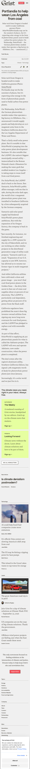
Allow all (15, 760)
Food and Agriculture (7, 695)
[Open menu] (27, 3)
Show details (21, 755)
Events (3, 730)
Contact (4, 710)
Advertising (5, 735)
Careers (4, 712)
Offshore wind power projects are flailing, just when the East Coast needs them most (14, 638)
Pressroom (5, 717)
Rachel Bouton (6, 616)
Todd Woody (5, 54)
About (3, 705)
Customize (14, 765)
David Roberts (5, 487)
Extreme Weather (6, 692)
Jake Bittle (4, 547)
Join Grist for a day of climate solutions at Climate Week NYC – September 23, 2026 (15, 611)
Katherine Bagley (9, 603)
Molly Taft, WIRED (6, 534)
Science (13, 487)
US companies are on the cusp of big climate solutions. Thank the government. (15, 624)
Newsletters (5, 728)
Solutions (4, 688)
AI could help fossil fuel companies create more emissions (11, 527)
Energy (3, 683)
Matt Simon (5, 558)
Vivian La (4, 568)
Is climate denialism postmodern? (13, 480)
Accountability (6, 690)
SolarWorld (6, 87)
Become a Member (7, 733)
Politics (4, 685)
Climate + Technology (22, 62)
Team (3, 708)
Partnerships (5, 715)
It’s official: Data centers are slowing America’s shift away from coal (14, 541)
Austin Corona (6, 643)
